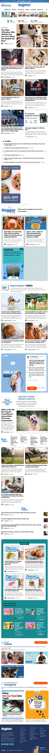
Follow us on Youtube (41, 642)
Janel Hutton (30, 598)
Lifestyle (27, 9)
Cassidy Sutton (31, 569)
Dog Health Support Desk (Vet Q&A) (16, 649)
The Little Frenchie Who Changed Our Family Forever (16, 148)
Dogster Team (30, 136)
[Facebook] (2, 5)
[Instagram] (4, 5)
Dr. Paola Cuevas (7, 77)
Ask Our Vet (40, 9)
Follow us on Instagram (41, 683)
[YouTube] (8, 5)
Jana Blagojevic (42, 619)
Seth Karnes (6, 43)
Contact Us (32, 730)
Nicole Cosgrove (10, 244)
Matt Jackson (20, 634)
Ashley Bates (6, 432)
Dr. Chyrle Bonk (31, 320)
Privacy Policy (43, 730)
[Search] (47, 10)
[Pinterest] (10, 5)
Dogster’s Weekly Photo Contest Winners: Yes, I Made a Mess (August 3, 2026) (22, 162)
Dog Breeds (33, 9)
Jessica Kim (6, 520)
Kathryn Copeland (11, 598)
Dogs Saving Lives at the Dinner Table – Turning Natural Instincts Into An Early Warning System (24, 159)
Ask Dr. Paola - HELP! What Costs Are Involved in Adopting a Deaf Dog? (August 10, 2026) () (37, 375)
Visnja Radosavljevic (41, 634)
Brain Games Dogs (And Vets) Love (12, 155)
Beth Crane (30, 474)
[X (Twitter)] (6, 5)
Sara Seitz (30, 75)
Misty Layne (6, 474)
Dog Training (21, 9)
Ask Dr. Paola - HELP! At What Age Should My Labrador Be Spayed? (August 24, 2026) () (37, 369)
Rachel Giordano (11, 571)
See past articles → (41, 388)
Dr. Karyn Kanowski (7, 320)
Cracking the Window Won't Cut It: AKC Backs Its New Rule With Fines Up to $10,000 (23, 151)
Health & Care (7, 9)
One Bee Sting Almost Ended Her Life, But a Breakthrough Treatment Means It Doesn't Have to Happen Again (24, 144)
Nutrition (14, 9)
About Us (32, 732)
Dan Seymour (30, 107)
